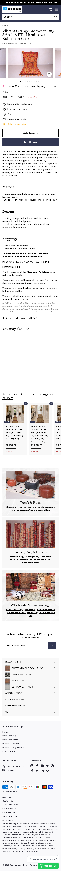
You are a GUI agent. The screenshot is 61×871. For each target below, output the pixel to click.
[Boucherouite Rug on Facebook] (37, 765)
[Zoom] (49, 74)
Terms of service (10, 804)
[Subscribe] (52, 645)
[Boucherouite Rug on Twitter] (47, 765)
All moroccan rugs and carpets (28, 396)
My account (8, 820)
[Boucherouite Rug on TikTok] (31, 770)
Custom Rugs (8, 751)
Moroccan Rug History (13, 747)
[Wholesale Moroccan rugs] (30, 587)
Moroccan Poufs (10, 739)
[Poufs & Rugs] (30, 485)
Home (5, 26)
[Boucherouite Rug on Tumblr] (37, 770)
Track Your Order (10, 816)
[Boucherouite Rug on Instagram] (31, 765)
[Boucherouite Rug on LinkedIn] (42, 770)
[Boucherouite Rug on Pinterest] (52, 765)
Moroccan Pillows (10, 743)
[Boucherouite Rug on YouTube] (42, 765)
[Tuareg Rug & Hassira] (30, 534)
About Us (6, 797)
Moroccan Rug (9, 43)
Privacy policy (9, 808)
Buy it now (30, 142)
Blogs (5, 732)
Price (5, 92)
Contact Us (7, 801)
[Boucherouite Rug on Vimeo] (47, 770)
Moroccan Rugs (10, 735)
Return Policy (8, 812)
